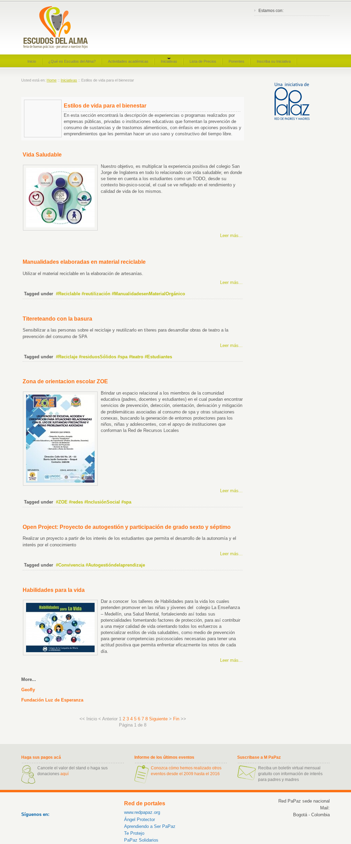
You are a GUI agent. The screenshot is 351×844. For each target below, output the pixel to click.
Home (52, 80)
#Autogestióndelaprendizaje (115, 565)
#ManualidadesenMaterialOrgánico (148, 293)
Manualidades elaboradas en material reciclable (84, 262)
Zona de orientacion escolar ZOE (65, 381)
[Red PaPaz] (292, 118)
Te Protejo (134, 833)
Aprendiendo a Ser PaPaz (150, 826)
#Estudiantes (158, 356)
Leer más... (231, 235)
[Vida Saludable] (60, 229)
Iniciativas (69, 80)
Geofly (28, 689)
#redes (76, 502)
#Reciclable (68, 293)
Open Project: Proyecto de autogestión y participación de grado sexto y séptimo (127, 527)
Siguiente (158, 718)
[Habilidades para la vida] (60, 653)
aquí (64, 773)
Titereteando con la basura (57, 319)
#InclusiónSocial (102, 502)
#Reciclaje (66, 356)
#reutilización (96, 293)
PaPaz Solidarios (141, 840)
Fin (176, 718)
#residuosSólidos (97, 356)
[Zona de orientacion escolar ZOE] (60, 484)
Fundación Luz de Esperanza (52, 700)
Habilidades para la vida (54, 590)
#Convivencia (70, 565)
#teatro (136, 356)
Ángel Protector (139, 819)
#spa (123, 356)
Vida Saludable (42, 155)
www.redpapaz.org (142, 812)
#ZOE (62, 502)
